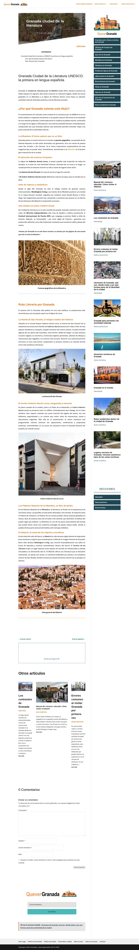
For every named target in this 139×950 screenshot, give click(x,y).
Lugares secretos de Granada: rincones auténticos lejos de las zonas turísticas (107, 454)
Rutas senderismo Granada (105, 105)
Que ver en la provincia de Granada (105, 99)
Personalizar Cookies (65, 941)
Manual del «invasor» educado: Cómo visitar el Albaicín (105, 184)
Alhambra (71, 149)
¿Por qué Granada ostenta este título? (38, 59)
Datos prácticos (127, 4)
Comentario (22, 810)
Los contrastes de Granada (106, 218)
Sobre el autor (78, 941)
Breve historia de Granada (105, 81)
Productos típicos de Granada (106, 71)
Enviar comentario (79, 867)
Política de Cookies (50, 941)
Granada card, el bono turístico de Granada (107, 41)
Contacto (103, 941)
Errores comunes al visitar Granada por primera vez (77, 706)
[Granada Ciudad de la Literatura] (51, 609)
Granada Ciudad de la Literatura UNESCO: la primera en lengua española (47, 56)
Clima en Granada (102, 87)
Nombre (21, 841)
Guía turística (100, 4)
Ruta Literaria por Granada (34, 61)
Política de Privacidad (35, 941)
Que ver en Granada (102, 55)
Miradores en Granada (103, 60)
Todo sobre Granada (84, 4)
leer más (21, 756)
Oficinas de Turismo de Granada (103, 48)
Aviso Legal (22, 941)
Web (20, 854)
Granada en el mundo (103, 388)
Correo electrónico (25, 847)
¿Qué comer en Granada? (104, 76)
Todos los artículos (91, 941)
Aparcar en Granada (102, 92)
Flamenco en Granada (103, 65)
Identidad (113, 4)
